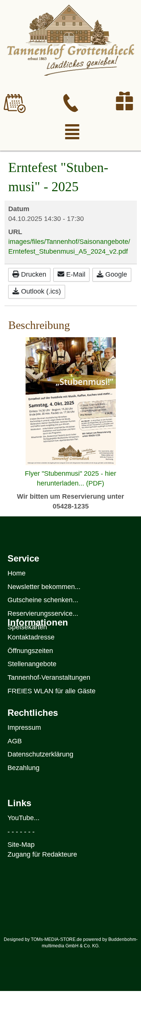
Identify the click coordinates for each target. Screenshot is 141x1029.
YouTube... (23, 818)
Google (115, 274)
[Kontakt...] (71, 103)
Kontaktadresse (31, 637)
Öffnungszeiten (30, 651)
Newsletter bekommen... (44, 587)
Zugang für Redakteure (42, 854)
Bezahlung (23, 768)
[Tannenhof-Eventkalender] (15, 103)
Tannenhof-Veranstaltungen (49, 677)
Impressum (24, 727)
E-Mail (74, 274)
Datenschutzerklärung (40, 754)
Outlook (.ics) (40, 291)
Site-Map (21, 844)
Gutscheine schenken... (43, 600)
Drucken (32, 274)
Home (17, 573)
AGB (15, 741)
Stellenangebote (32, 664)
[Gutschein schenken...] (124, 100)
